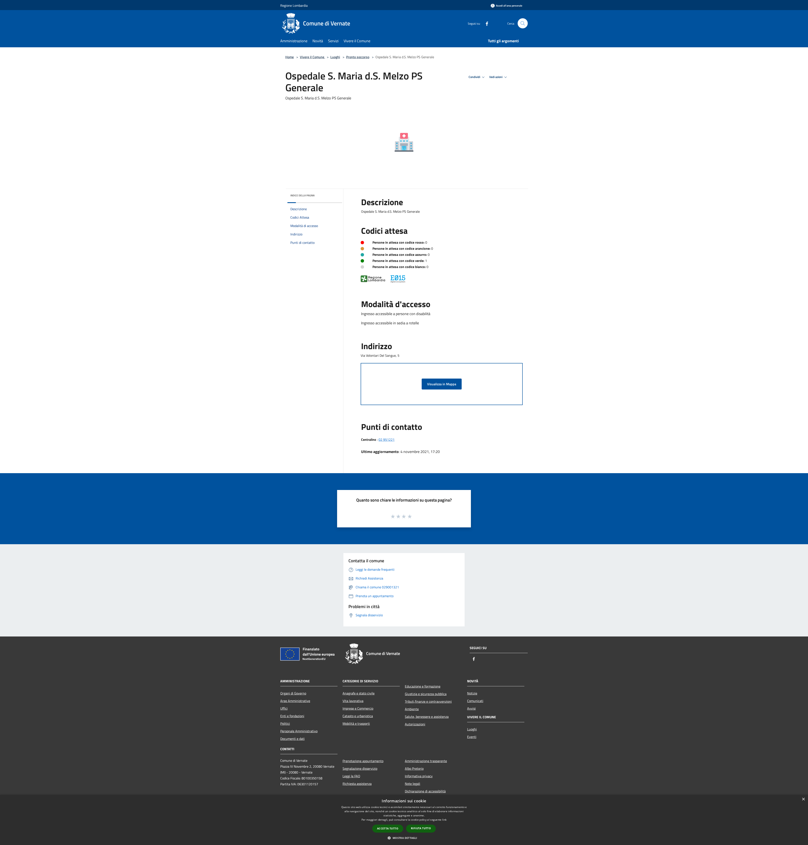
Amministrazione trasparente (426, 760)
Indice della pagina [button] (302, 195)
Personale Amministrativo (299, 731)
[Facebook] (485, 23)
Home (289, 56)
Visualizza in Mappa (441, 384)
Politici (285, 723)
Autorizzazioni (415, 724)
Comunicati (475, 700)
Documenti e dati (292, 738)
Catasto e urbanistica (358, 715)
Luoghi (335, 56)
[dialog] (404, 820)
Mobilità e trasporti (356, 723)
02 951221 (387, 439)
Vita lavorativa (353, 700)
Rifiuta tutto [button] (421, 828)
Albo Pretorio (414, 768)
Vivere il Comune (312, 56)
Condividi (475, 77)
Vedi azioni (496, 77)
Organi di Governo (293, 693)
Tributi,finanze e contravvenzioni (428, 701)
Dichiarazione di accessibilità (425, 791)
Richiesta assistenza (357, 783)
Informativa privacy (419, 776)
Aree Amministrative (295, 700)
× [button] (803, 799)
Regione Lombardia (294, 5)
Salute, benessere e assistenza (427, 716)
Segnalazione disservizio (360, 768)
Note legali (412, 783)
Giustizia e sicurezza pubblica (426, 693)
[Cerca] (523, 23)
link (444, 819)
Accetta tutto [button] (387, 828)
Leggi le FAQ (351, 776)
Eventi (471, 736)
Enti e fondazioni (292, 715)
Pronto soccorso (357, 56)
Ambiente (412, 709)
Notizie (472, 693)
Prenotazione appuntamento (363, 760)
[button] (404, 838)
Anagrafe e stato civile (359, 693)
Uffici (284, 708)
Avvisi (471, 708)
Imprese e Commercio (358, 708)
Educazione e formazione (422, 686)
